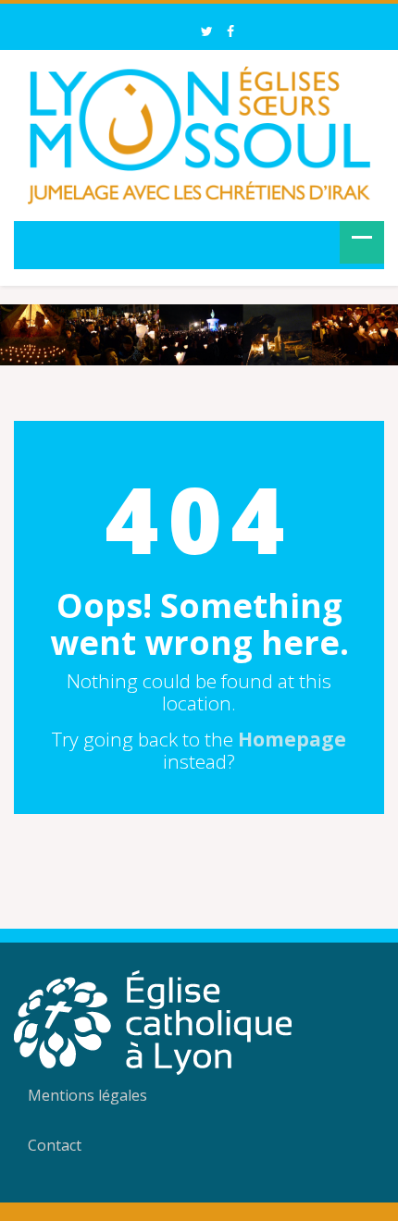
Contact (54, 1145)
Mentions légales (87, 1095)
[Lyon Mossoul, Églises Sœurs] (199, 133)
